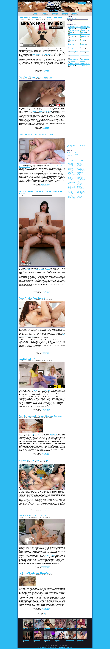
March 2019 (79, 187)
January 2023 (71, 183)
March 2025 (70, 164)
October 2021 (80, 160)
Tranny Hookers (71, 145)
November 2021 (71, 198)
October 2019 (80, 178)
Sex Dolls (48, 509)
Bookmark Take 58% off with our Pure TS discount (42, 19)
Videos (53, 509)
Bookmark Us (74, 18)
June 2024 (70, 168)
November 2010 (80, 195)
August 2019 (80, 181)
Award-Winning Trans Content (32, 298)
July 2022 (70, 188)
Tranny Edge (74, 13)
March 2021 (79, 167)
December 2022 (71, 184)
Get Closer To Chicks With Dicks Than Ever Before (40, 18)
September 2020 (81, 170)
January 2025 (71, 165)
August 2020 (80, 172)
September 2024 (72, 167)
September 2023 (72, 174)
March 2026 (70, 160)
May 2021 (79, 165)
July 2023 (70, 177)
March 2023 (70, 181)
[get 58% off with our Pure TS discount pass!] (55, 11)
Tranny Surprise (65, 13)
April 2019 (79, 186)
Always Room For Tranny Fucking (33, 460)
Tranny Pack (70, 146)
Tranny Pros (82, 145)
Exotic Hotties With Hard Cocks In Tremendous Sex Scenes (41, 192)
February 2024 (71, 170)
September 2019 (81, 179)
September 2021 (81, 162)
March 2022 (70, 193)
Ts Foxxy (45, 13)
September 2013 (81, 190)
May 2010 (79, 197)
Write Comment (45, 71)
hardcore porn (45, 647)
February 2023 (71, 182)
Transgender (46, 70)
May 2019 (79, 184)
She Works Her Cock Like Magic (32, 516)
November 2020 (80, 169)
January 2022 (71, 196)
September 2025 (72, 162)
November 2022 (71, 186)
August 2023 (71, 176)
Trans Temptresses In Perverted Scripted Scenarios (40, 416)
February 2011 (80, 193)
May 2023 (70, 179)
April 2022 (70, 192)
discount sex (61, 647)
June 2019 (79, 183)
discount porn (53, 647)
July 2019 (79, 182)
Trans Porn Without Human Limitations (35, 77)
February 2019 (80, 188)
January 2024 (71, 172)
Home (68, 18)
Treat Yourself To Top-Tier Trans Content (36, 134)
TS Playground (55, 13)
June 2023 (70, 178)
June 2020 (79, 173)
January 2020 (80, 177)
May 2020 (79, 174)
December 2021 (71, 197)
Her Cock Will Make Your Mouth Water (35, 573)
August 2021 (80, 163)
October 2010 (80, 196)
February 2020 (80, 176)
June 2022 (70, 190)
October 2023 (71, 173)
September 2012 (81, 192)
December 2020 (80, 168)
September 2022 (72, 187)
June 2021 (79, 164)
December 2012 (80, 191)
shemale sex (69, 647)
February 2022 (71, 195)
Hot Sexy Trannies (45, 184)
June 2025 (70, 163)
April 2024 (70, 169)
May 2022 (70, 191)
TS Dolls (35, 13)
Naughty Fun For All (27, 359)
